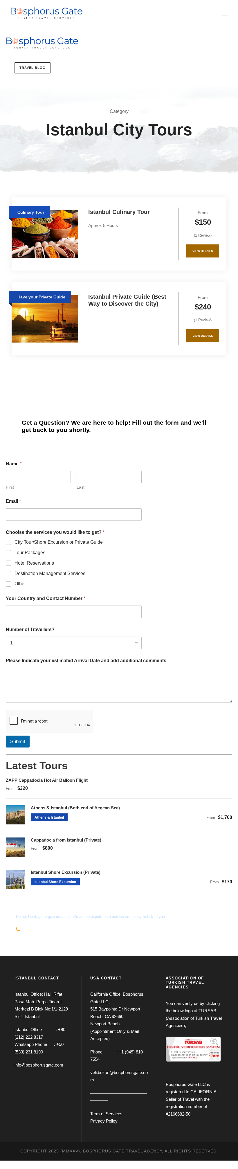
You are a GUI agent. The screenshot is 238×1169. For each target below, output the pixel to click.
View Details (202, 251)
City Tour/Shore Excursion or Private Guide (59, 542)
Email (13, 501)
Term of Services (106, 1113)
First (10, 487)
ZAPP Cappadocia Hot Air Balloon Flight (47, 780)
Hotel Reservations (34, 563)
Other (20, 583)
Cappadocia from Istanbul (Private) (66, 839)
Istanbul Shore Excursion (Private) (65, 872)
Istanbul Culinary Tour (119, 212)
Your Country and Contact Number (45, 598)
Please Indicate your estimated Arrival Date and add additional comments (86, 660)
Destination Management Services (50, 573)
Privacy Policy (104, 1120)
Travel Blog (32, 67)
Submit (17, 741)
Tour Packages (30, 552)
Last (80, 487)
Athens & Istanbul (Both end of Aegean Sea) (75, 807)
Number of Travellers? (30, 629)
